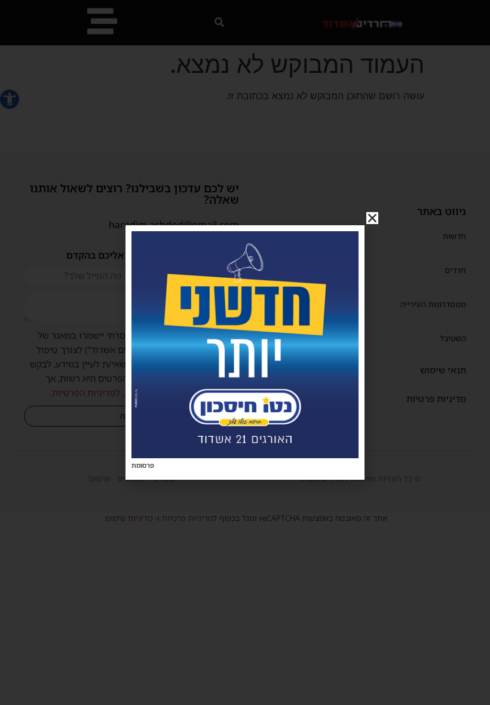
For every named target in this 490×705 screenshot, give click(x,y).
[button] (372, 218)
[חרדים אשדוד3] (245, 455)
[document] (245, 352)
